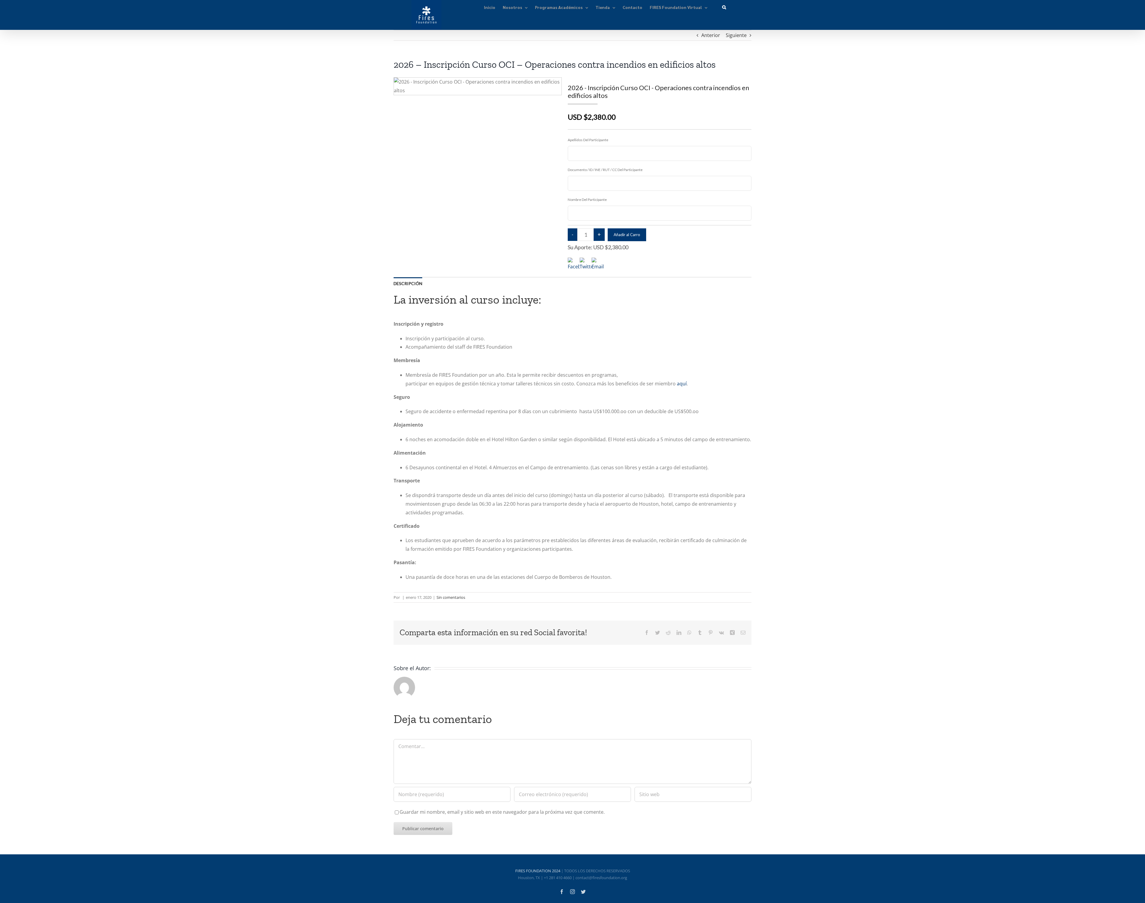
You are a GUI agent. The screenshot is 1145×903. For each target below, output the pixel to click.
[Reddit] (668, 632)
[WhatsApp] (689, 632)
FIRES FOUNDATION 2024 (537, 870)
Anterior (710, 35)
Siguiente (736, 35)
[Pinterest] (710, 632)
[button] (724, 6)
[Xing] (732, 632)
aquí (682, 383)
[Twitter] (657, 632)
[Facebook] (646, 632)
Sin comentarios (451, 597)
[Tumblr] (699, 632)
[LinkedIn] (679, 632)
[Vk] (721, 632)
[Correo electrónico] (743, 632)
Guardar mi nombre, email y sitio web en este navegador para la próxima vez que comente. (502, 812)
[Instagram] (572, 891)
